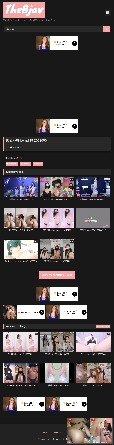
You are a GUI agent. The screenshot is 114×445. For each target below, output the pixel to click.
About (16, 147)
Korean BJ (13, 164)
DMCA (57, 432)
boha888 (39, 164)
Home (46, 432)
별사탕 (19, 158)
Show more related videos (57, 274)
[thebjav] (57, 10)
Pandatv (26, 164)
